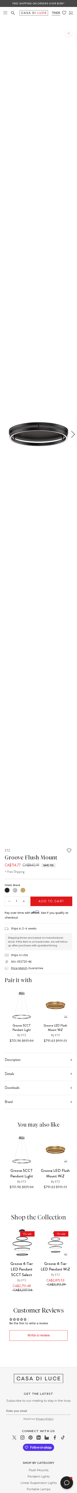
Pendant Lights (38, 1476)
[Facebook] (55, 1437)
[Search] (13, 13)
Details (9, 1073)
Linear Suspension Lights (39, 1483)
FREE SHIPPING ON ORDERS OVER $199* (38, 3)
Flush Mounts (38, 1470)
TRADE (56, 13)
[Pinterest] (30, 1437)
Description (13, 1059)
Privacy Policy (45, 1418)
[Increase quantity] (23, 901)
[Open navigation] (5, 13)
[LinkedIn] (39, 1437)
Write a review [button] (38, 1335)
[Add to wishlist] (69, 850)
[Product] (22, 1243)
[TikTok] (63, 1437)
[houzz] (47, 1437)
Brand (9, 1101)
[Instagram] (22, 1437)
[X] (14, 1437)
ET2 (7, 850)
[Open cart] (71, 13)
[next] (72, 434)
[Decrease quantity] (9, 901)
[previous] (4, 434)
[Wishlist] (64, 13)
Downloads (12, 1087)
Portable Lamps (38, 1489)
